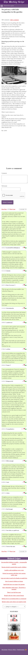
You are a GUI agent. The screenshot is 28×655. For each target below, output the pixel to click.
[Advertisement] (14, 15)
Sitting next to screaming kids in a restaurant (14, 598)
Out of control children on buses (14, 581)
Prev (5, 209)
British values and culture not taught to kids (14, 602)
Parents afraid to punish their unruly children (14, 567)
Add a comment (14, 20)
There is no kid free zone (14, 592)
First (3, 209)
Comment (4, 173)
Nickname (4, 186)
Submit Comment (7, 202)
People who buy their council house (14, 595)
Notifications (21, 649)
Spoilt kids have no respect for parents (14, 584)
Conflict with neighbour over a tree (14, 570)
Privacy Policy (12, 649)
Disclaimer (5, 649)
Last (14, 209)
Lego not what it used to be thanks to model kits (14, 578)
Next (11, 209)
